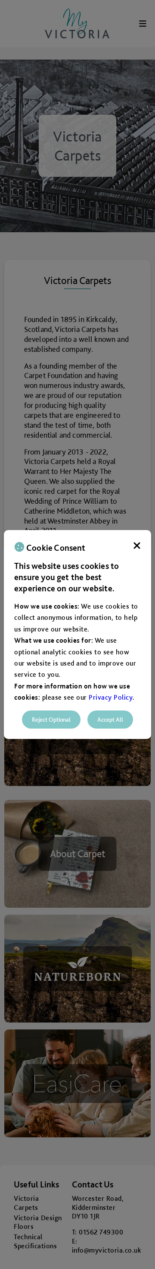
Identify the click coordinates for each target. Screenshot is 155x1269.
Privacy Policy (111, 697)
